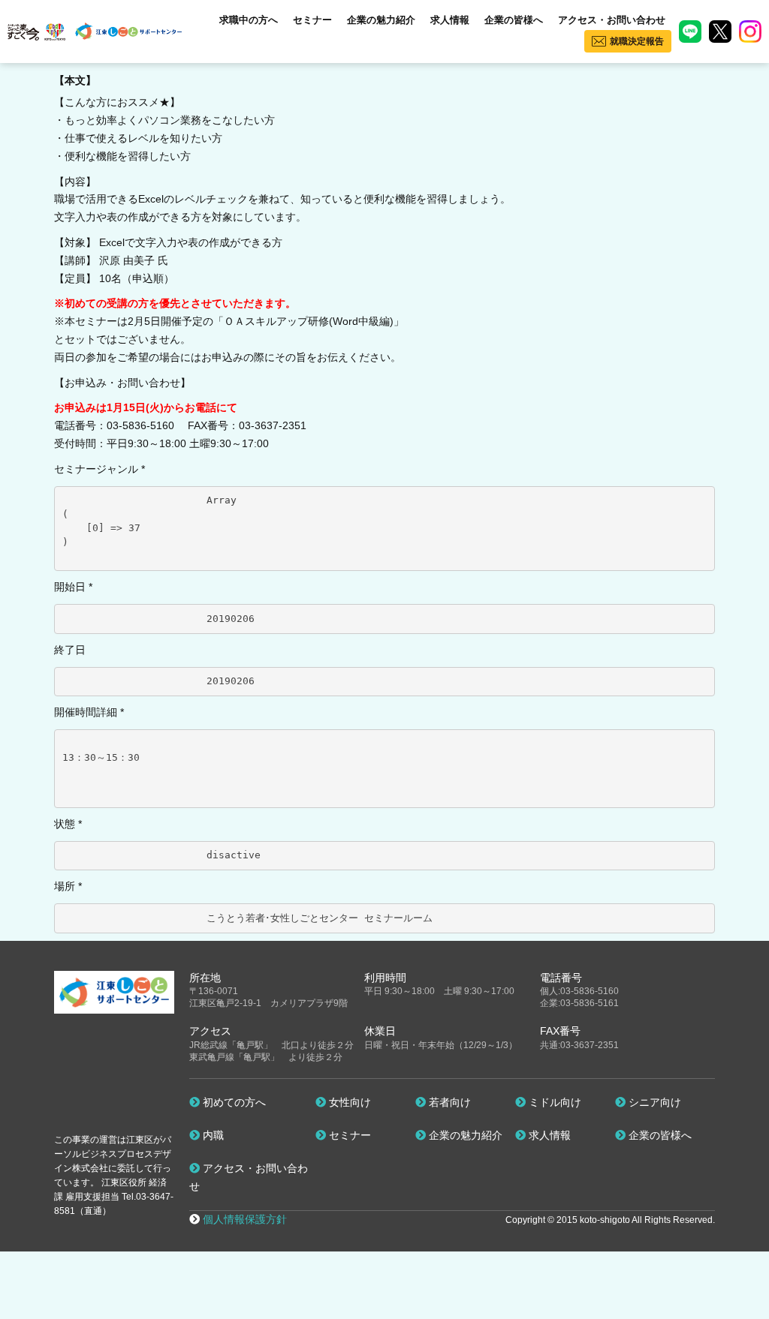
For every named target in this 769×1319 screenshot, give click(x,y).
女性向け (348, 1102)
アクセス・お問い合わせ (611, 20)
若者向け (448, 1102)
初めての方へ (233, 1102)
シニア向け (653, 1102)
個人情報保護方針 (245, 1219)
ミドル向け (553, 1102)
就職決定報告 (637, 41)
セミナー (312, 20)
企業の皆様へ (513, 20)
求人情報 (449, 20)
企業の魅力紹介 (381, 20)
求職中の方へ (248, 20)
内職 (212, 1135)
